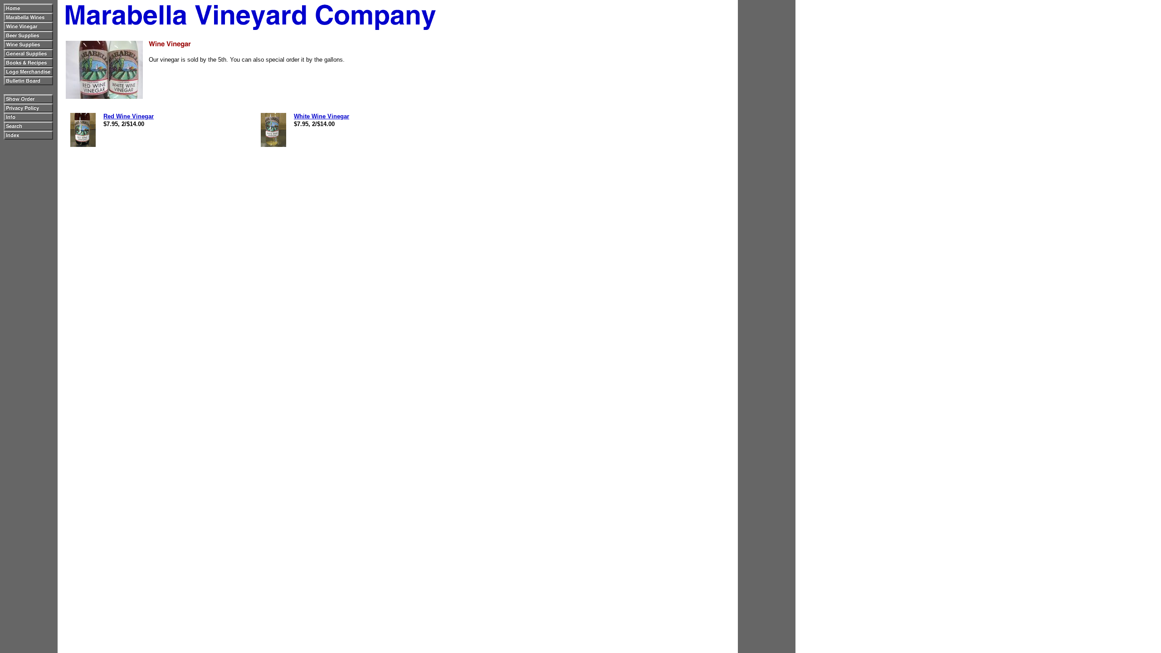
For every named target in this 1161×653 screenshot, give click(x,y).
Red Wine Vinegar (128, 116)
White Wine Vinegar (321, 116)
